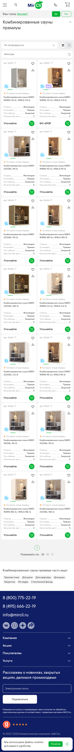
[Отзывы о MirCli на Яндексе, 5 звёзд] (15, 724)
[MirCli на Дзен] (22, 625)
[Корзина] (67, 4)
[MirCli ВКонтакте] (6, 625)
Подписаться (20, 699)
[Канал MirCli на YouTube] (14, 625)
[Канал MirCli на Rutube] (31, 625)
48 (47, 554)
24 (42, 554)
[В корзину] (31, 123)
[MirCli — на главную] (35, 5)
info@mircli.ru (15, 615)
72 (52, 554)
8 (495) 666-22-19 (19, 606)
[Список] (69, 45)
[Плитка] (63, 45)
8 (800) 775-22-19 (19, 597)
